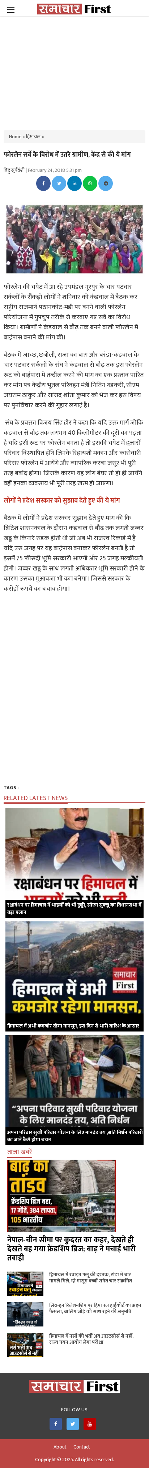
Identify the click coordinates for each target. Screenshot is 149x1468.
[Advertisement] (74, 68)
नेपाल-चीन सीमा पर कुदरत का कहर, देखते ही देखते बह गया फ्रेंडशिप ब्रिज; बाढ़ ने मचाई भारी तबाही (71, 1249)
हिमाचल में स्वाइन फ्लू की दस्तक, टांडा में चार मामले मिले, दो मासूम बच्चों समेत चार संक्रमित (90, 1278)
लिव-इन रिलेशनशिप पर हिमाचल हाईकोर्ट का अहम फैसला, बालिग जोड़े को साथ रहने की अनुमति (95, 1308)
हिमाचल (33, 137)
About (60, 1447)
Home (15, 137)
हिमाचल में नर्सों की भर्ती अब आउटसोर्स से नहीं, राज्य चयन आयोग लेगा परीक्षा (91, 1339)
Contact (81, 1447)
